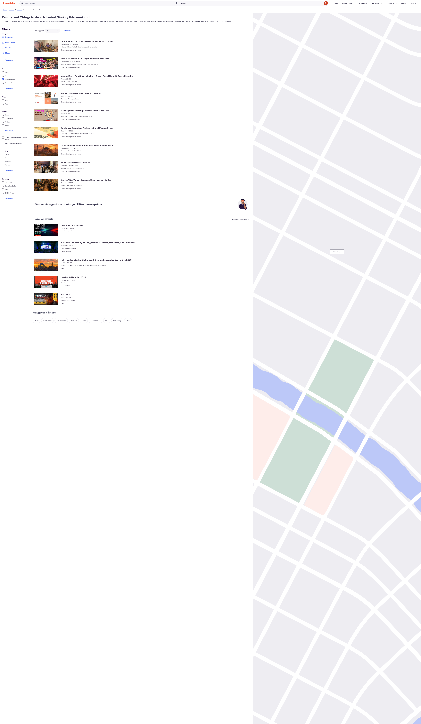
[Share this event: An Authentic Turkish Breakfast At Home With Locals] (242, 50)
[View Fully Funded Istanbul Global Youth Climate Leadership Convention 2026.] (46, 265)
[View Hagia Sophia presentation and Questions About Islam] (46, 150)
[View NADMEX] (46, 299)
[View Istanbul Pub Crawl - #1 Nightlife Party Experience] (46, 63)
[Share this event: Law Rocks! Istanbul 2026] (242, 286)
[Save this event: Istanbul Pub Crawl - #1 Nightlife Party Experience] (247, 67)
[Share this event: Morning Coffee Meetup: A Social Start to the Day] (242, 119)
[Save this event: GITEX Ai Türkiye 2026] (247, 234)
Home (5, 10)
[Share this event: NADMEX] (242, 303)
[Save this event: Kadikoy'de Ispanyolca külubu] (247, 171)
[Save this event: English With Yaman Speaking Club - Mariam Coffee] (247, 188)
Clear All (67, 30)
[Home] (9, 3)
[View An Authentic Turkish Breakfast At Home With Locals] (46, 46)
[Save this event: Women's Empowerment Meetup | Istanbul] (247, 102)
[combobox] (251, 3)
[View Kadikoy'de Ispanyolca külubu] (46, 167)
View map (337, 251)
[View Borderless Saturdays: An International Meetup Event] (46, 133)
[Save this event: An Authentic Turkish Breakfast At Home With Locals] (247, 50)
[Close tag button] (58, 30)
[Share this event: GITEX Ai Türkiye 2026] (242, 234)
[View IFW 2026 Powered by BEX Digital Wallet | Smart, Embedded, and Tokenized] (46, 247)
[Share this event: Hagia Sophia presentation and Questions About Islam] (242, 154)
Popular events (44, 218)
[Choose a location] (176, 3)
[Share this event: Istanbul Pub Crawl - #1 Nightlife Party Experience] (242, 67)
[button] (377, 3)
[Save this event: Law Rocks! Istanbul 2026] (247, 286)
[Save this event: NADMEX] (247, 303)
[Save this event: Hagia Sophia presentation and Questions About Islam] (247, 154)
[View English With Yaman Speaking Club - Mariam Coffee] (46, 185)
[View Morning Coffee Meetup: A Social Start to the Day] (46, 115)
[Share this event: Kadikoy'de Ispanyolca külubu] (242, 171)
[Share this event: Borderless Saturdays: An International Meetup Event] (242, 136)
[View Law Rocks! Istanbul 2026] (46, 282)
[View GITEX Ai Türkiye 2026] (46, 230)
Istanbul (19, 10)
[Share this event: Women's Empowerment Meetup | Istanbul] (242, 102)
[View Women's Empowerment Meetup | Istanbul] (46, 98)
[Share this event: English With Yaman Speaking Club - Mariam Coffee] (242, 188)
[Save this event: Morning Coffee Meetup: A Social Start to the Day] (247, 119)
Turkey (11, 10)
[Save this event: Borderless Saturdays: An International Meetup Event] (247, 136)
